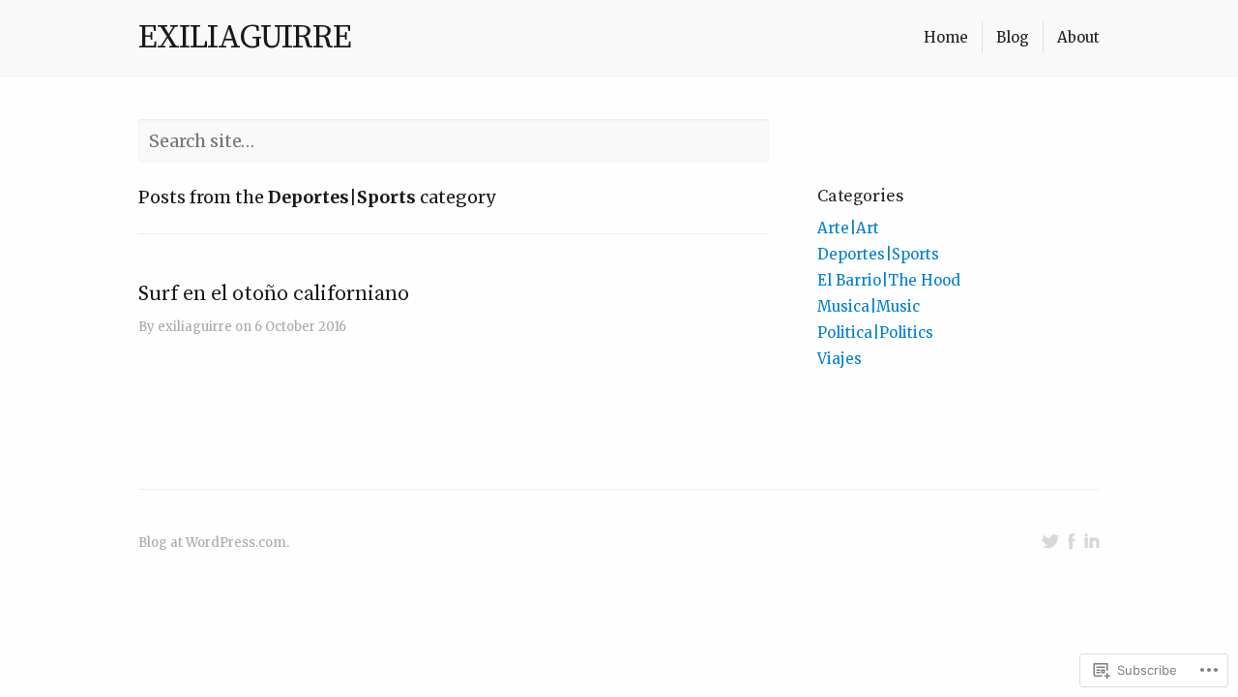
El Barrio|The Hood (888, 280)
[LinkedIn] (1092, 541)
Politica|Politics (875, 332)
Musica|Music (868, 306)
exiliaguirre (195, 326)
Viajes (839, 358)
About (1078, 37)
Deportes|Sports (878, 254)
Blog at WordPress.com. (213, 542)
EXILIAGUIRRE (244, 37)
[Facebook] (1072, 541)
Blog (1012, 37)
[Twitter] (1050, 541)
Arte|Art (848, 228)
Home (946, 37)
